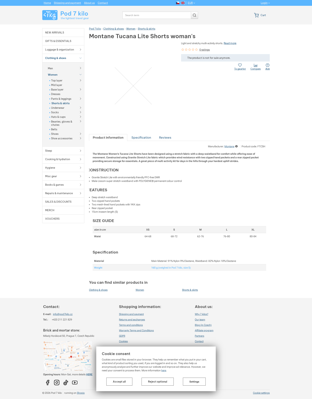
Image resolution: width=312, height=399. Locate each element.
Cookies (123, 341)
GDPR (122, 335)
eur (190, 3)
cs (177, 3)
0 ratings (204, 49)
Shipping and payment (131, 314)
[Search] (194, 15)
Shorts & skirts (190, 289)
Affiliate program (204, 330)
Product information (108, 137)
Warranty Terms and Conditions (136, 330)
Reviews (165, 137)
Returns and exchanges (132, 319)
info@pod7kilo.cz (63, 314)
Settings (194, 381)
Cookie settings (261, 392)
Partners (199, 335)
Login (264, 3)
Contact (199, 341)
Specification (141, 137)
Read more (230, 43)
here (163, 370)
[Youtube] (47, 381)
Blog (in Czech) (203, 325)
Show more (237, 146)
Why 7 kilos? (201, 314)
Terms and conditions (131, 325)
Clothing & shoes (98, 289)
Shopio (81, 392)
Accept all (119, 381)
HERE (89, 374)
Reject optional (157, 381)
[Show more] (80, 68)
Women (140, 289)
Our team (200, 319)
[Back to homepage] (63, 15)
